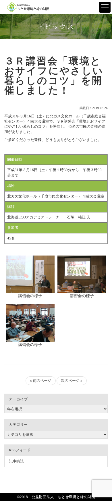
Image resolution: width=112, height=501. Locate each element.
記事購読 (16, 461)
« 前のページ (40, 380)
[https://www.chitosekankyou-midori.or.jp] (28, 7)
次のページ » (71, 380)
